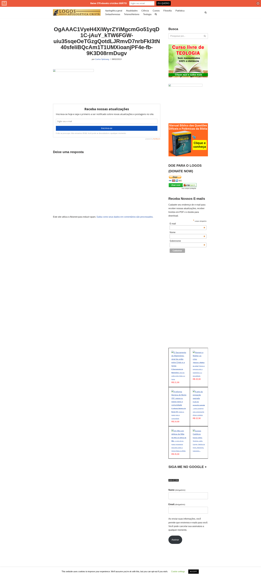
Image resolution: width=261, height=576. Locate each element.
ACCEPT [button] (193, 572)
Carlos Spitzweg (102, 59)
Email (176, 504)
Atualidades (132, 11)
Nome (187, 232)
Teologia (147, 14)
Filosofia (167, 11)
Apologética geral (113, 11)
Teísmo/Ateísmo (131, 14)
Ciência (145, 11)
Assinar (175, 540)
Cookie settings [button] (178, 571)
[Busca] (206, 12)
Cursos (156, 11)
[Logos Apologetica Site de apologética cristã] (77, 12)
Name (176, 490)
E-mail (187, 223)
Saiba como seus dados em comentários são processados (125, 217)
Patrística (179, 11)
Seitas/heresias (112, 14)
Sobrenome (187, 241)
